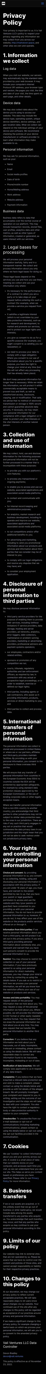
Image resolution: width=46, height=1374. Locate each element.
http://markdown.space (23, 42)
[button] (42, 3)
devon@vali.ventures (13, 1356)
